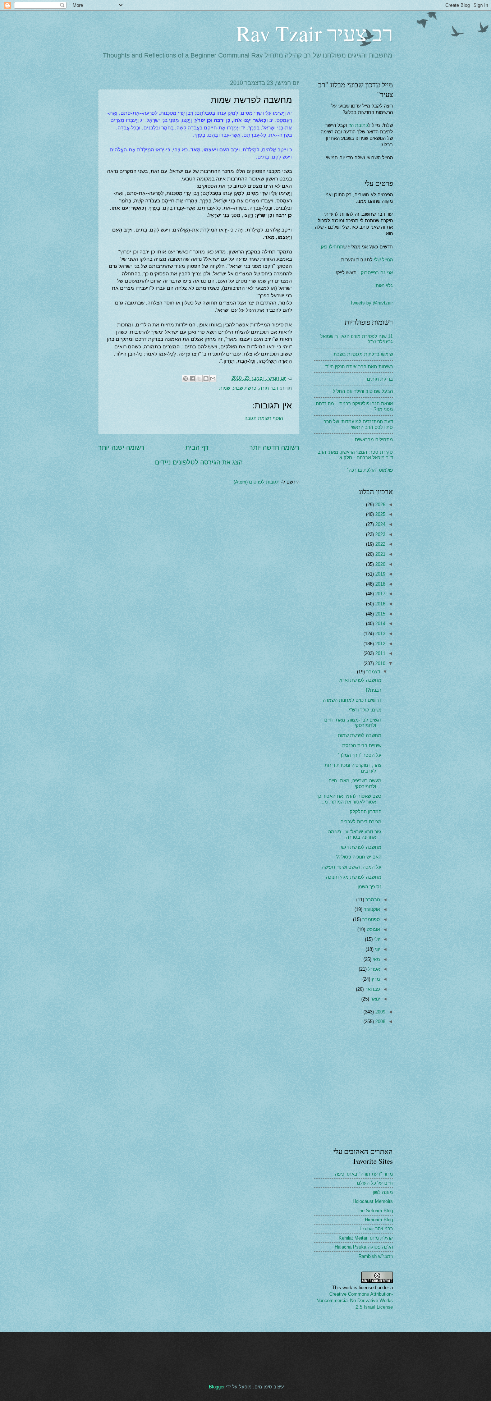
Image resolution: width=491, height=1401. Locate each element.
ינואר (374, 999)
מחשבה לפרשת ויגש (361, 847)
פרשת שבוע (244, 388)
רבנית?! (373, 690)
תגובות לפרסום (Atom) (257, 482)
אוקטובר (371, 909)
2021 (379, 554)
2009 (379, 1012)
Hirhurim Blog (379, 1219)
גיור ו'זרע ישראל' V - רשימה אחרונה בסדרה (354, 834)
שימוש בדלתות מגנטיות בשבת (363, 354)
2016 (379, 603)
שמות (224, 388)
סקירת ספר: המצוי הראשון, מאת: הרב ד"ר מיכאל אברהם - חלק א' (355, 454)
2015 (379, 614)
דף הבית (196, 447)
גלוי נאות (384, 285)
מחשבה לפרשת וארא (360, 680)
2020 (379, 564)
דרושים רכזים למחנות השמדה (352, 700)
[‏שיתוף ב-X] (199, 378)
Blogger (217, 1386)
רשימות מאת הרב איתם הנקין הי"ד (359, 366)
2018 (379, 584)
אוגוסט (372, 929)
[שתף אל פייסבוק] (192, 378)
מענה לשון (383, 1192)
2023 (379, 534)
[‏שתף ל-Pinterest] (185, 378)
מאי (375, 959)
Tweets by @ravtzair (371, 303)
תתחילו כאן (332, 246)
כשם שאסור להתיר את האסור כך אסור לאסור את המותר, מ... (348, 798)
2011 (379, 653)
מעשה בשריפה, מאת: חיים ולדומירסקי (355, 783)
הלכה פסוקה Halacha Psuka (364, 1247)
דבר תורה (268, 388)
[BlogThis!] (206, 378)
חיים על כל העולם (375, 1183)
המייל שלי (382, 259)
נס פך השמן (369, 886)
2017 (379, 593)
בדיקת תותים (380, 379)
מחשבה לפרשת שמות (359, 735)
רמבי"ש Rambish (375, 1256)
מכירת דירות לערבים (360, 821)
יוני (376, 949)
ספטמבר (370, 919)
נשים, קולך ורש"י (365, 710)
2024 (379, 524)
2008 (379, 1021)
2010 (379, 663)
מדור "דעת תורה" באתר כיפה (364, 1174)
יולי (376, 939)
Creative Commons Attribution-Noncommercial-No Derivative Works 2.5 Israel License (354, 1300)
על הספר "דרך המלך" (359, 755)
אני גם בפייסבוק (377, 272)
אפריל (373, 969)
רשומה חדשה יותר (274, 447)
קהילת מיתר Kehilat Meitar (366, 1238)
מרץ (375, 979)
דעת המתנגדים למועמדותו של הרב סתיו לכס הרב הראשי (358, 424)
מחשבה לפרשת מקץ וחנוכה (353, 877)
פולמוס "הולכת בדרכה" (370, 470)
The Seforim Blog (375, 1210)
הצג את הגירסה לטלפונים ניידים (199, 462)
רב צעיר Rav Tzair (314, 33)
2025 (379, 514)
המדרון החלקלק (365, 811)
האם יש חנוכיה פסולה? (358, 857)
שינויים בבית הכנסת (361, 745)
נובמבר (372, 899)
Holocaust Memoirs (373, 1201)
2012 (379, 643)
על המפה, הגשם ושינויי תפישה (351, 867)
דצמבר (372, 671)
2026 (379, 504)
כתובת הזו (358, 125)
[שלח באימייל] (212, 378)
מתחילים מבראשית (374, 439)
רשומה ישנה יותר (121, 447)
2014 (379, 623)
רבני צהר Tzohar (376, 1228)
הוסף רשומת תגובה (263, 418)
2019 (379, 574)
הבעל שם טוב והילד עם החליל (363, 391)
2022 (379, 544)
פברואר (372, 989)
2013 (379, 633)
